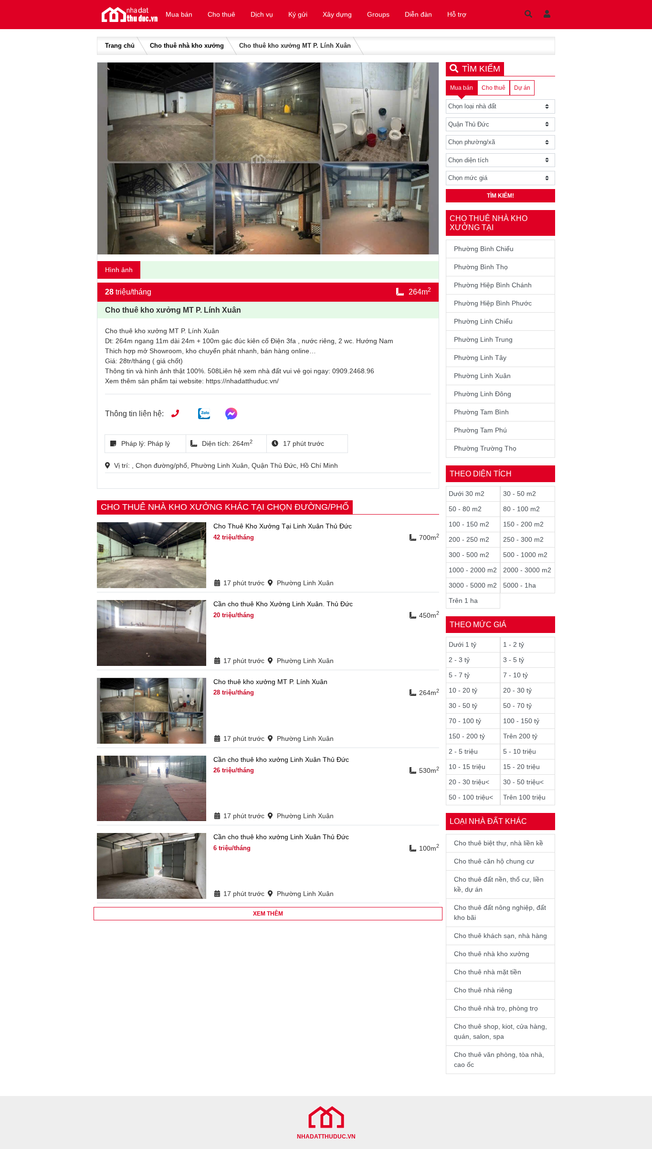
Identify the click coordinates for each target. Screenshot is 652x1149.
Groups (378, 14)
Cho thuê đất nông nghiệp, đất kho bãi (500, 912)
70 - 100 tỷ (465, 721)
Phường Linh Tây (480, 357)
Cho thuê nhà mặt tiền (487, 972)
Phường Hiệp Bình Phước (493, 303)
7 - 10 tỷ (515, 675)
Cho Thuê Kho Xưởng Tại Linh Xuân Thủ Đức (282, 526)
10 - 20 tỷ (463, 690)
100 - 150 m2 (469, 524)
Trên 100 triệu (524, 797)
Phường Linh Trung (483, 339)
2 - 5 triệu (463, 751)
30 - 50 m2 (519, 493)
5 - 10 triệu (519, 751)
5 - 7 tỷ (459, 675)
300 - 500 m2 (469, 555)
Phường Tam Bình (481, 412)
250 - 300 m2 (523, 539)
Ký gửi (297, 14)
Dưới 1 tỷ (462, 644)
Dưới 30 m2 (466, 493)
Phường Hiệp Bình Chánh (493, 285)
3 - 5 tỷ (513, 660)
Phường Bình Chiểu (484, 249)
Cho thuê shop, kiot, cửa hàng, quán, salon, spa (500, 1031)
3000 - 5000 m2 (473, 585)
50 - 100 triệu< (471, 797)
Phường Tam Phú (480, 430)
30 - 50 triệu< (523, 782)
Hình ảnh (119, 270)
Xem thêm (268, 913)
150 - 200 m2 (523, 524)
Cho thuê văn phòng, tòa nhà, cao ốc (499, 1059)
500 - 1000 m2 (525, 555)
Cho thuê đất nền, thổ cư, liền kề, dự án (499, 884)
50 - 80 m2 (465, 509)
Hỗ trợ (456, 14)
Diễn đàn (418, 14)
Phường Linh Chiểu (483, 321)
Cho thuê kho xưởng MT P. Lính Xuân (270, 681)
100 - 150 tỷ (521, 721)
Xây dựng (337, 14)
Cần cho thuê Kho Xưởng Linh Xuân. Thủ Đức (283, 604)
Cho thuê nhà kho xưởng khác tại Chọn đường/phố (225, 507)
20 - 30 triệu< (469, 782)
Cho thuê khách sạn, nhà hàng (500, 935)
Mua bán (179, 14)
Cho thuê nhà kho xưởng (187, 45)
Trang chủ (120, 45)
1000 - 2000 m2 (473, 570)
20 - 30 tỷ (517, 690)
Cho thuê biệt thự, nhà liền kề (498, 843)
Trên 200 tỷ (520, 736)
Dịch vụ (262, 14)
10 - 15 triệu (467, 766)
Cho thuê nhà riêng (483, 990)
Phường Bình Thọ (481, 267)
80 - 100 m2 (521, 509)
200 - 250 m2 (469, 539)
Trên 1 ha (463, 600)
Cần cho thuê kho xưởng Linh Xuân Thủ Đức (281, 759)
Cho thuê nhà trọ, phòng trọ (496, 1008)
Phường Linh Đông (482, 394)
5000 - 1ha (519, 585)
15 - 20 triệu (521, 766)
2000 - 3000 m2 (527, 570)
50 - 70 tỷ (517, 705)
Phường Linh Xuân (482, 375)
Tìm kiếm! (500, 195)
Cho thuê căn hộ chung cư (494, 861)
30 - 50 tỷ (463, 705)
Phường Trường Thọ (485, 448)
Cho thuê (221, 14)
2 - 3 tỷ (459, 660)
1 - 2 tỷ (513, 644)
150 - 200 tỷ (467, 736)
